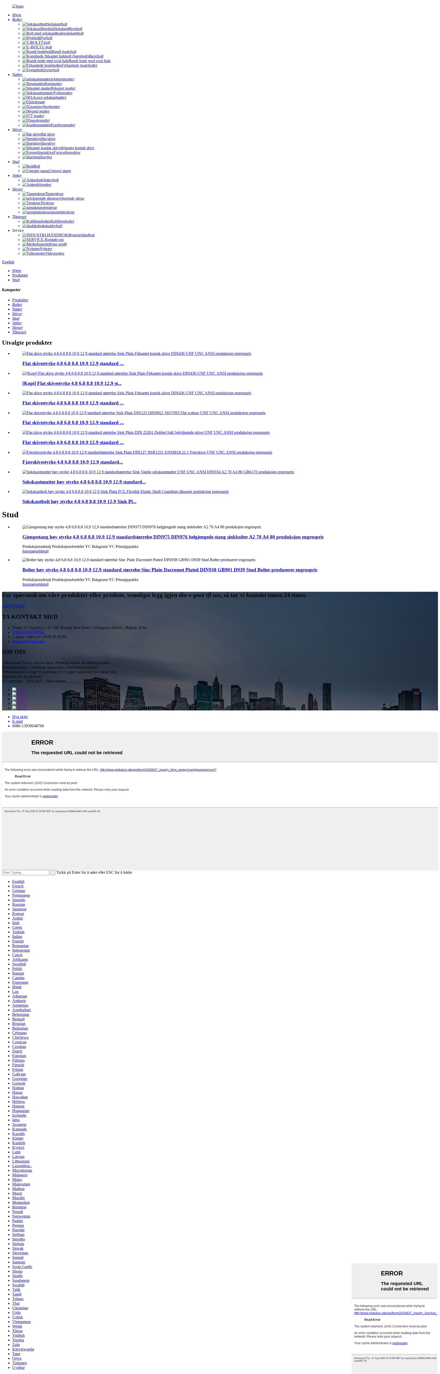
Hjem (16, 270)
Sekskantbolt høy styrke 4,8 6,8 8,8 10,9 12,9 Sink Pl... (79, 501)
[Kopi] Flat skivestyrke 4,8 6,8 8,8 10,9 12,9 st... (72, 383)
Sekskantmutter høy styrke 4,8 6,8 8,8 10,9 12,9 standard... (84, 481)
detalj (44, 551)
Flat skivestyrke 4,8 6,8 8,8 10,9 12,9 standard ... (73, 363)
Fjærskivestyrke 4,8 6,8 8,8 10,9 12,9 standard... (72, 462)
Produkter (20, 275)
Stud (16, 280)
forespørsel (31, 551)
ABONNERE (13, 606)
